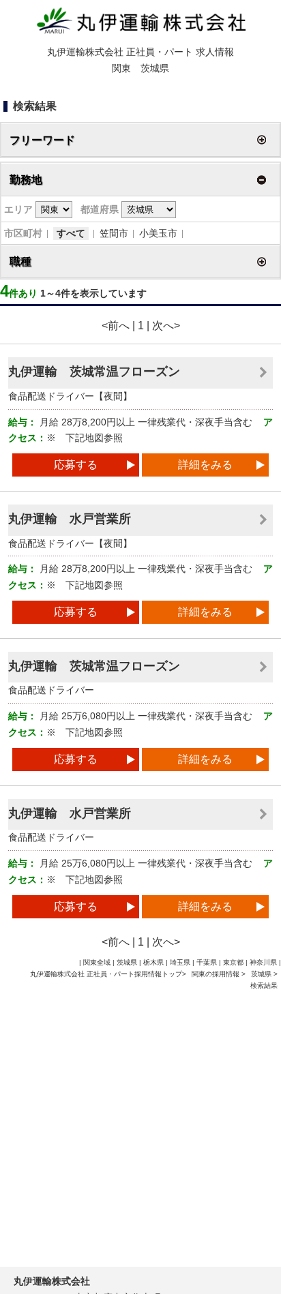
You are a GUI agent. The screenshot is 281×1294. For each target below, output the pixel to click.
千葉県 (206, 962)
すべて (71, 233)
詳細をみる (205, 464)
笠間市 (114, 233)
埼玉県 (180, 962)
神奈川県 (263, 962)
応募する (76, 464)
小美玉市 (158, 233)
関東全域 (96, 962)
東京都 (233, 962)
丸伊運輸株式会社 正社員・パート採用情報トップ (106, 974)
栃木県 (153, 962)
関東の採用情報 (216, 974)
